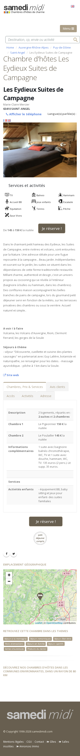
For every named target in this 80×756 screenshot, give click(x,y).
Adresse (45, 396)
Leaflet (38, 622)
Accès (11, 396)
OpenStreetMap (54, 622)
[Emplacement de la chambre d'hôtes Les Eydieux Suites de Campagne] (40, 597)
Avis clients (57, 387)
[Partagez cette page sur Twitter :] (13, 553)
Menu (67, 28)
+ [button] (9, 575)
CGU (29, 741)
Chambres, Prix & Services (25, 387)
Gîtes (52, 741)
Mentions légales (13, 741)
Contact (39, 741)
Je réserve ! (52, 228)
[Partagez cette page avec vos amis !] (6, 553)
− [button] (9, 581)
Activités (27, 396)
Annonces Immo (29, 746)
